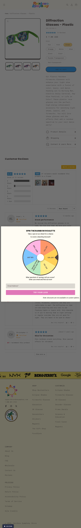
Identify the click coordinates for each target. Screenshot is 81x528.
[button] (8, 526)
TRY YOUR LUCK (40, 292)
